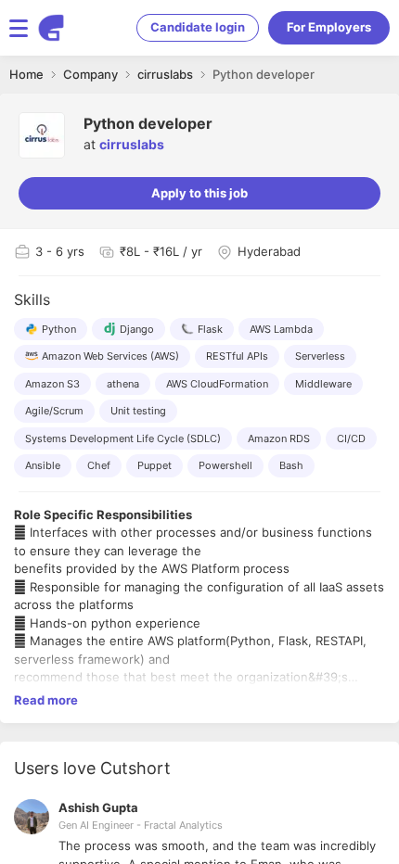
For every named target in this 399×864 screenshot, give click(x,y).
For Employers (329, 26)
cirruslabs (131, 144)
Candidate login (197, 26)
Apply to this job (199, 192)
